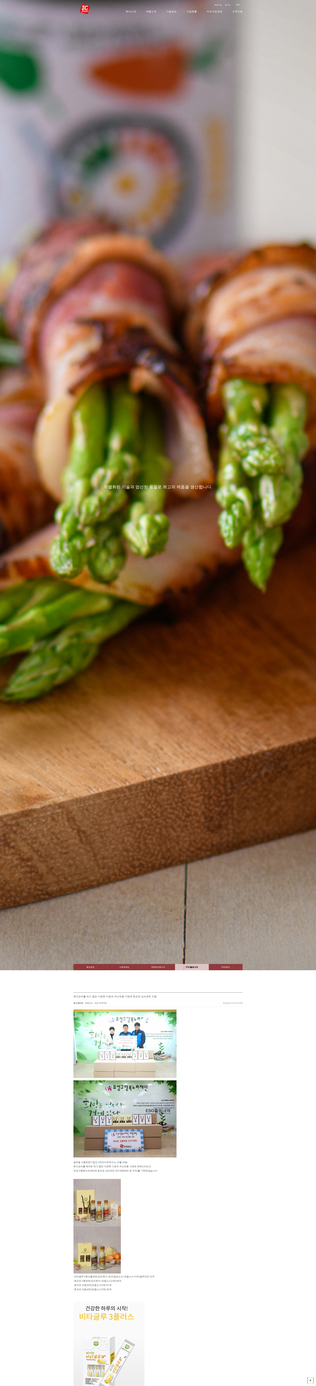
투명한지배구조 (158, 967)
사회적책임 (124, 967)
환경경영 (90, 967)
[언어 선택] (237, 5)
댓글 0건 (89, 1003)
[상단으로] (310, 1380)
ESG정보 (226, 967)
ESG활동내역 (192, 967)
